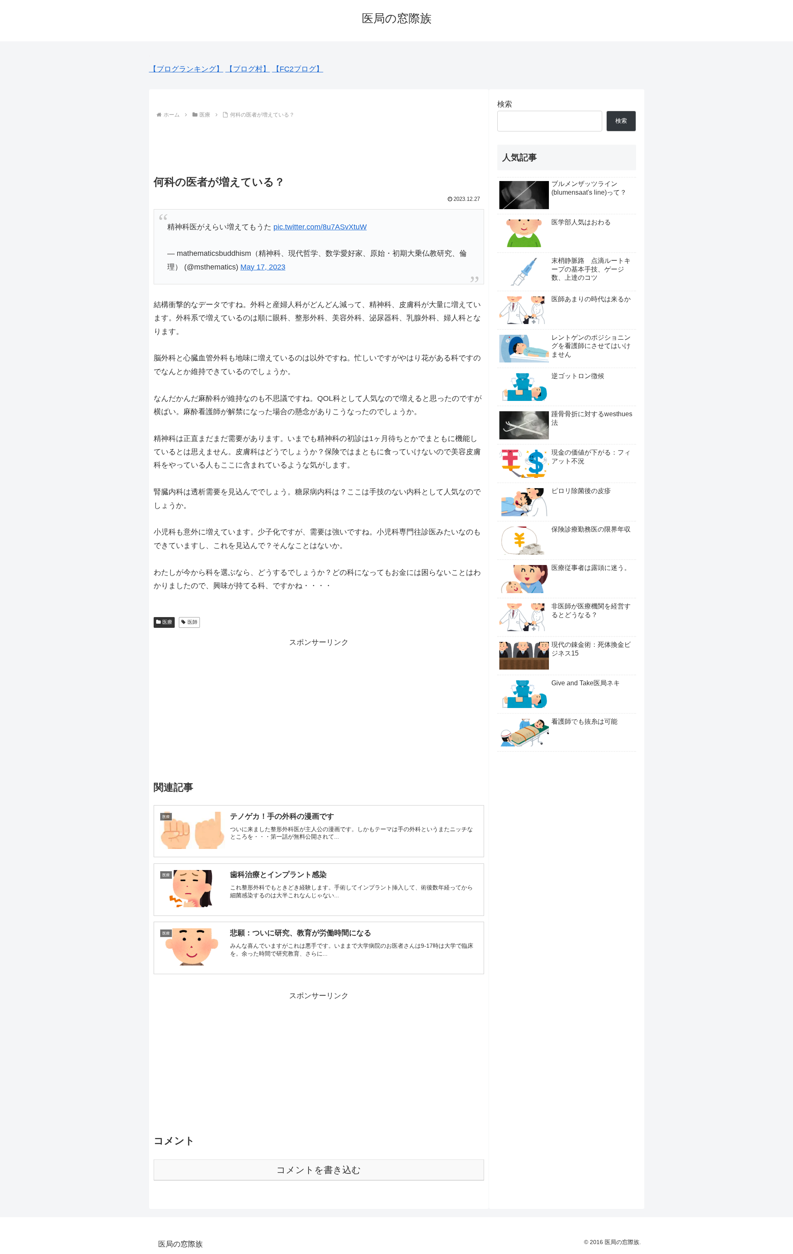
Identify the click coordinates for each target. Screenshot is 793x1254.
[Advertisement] (319, 143)
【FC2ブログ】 (297, 69)
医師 (192, 622)
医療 (167, 622)
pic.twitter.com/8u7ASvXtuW (320, 227)
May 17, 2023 (262, 267)
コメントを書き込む (318, 1170)
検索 (504, 104)
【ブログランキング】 (186, 69)
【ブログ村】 (248, 69)
